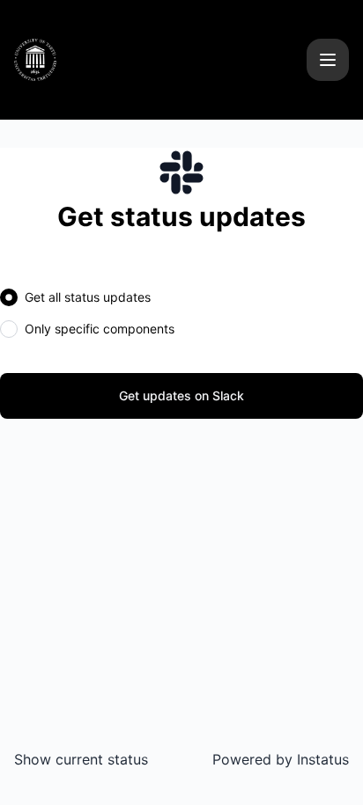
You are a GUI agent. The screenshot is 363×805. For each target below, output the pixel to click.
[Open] (328, 60)
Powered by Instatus (280, 759)
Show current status (81, 759)
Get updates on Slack (181, 395)
